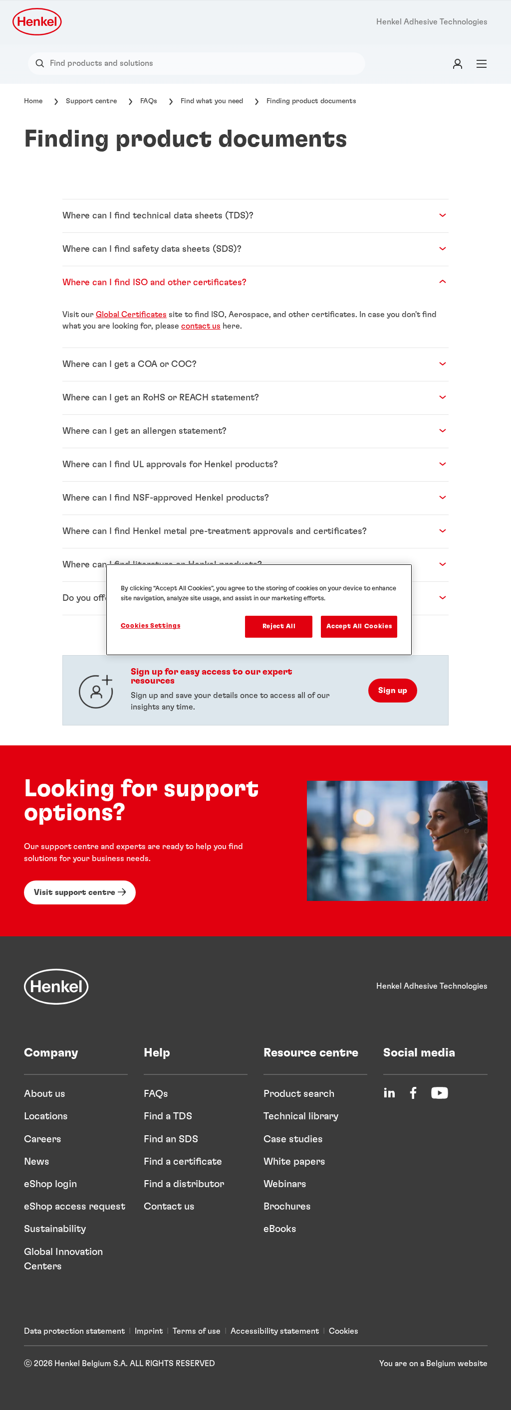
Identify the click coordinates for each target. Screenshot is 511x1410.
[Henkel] (56, 987)
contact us (201, 326)
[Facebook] (413, 1093)
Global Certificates (131, 315)
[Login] (458, 63)
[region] (259, 610)
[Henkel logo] (37, 21)
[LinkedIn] (389, 1093)
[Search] (42, 63)
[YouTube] (439, 1093)
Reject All (279, 626)
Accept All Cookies (359, 626)
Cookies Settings (150, 626)
